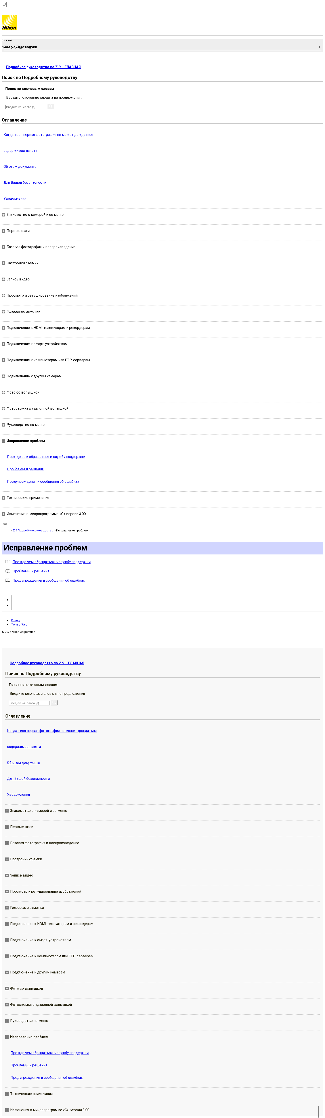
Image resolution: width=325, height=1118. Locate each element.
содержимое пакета (20, 151)
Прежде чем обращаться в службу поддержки (46, 457)
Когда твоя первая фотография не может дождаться (48, 135)
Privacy (15, 620)
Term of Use (19, 624)
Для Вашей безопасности (25, 182)
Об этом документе (20, 166)
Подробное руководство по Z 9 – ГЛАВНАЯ (43, 67)
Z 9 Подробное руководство (33, 530)
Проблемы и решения (25, 469)
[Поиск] (50, 106)
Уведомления (15, 198)
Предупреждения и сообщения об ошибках (43, 481)
